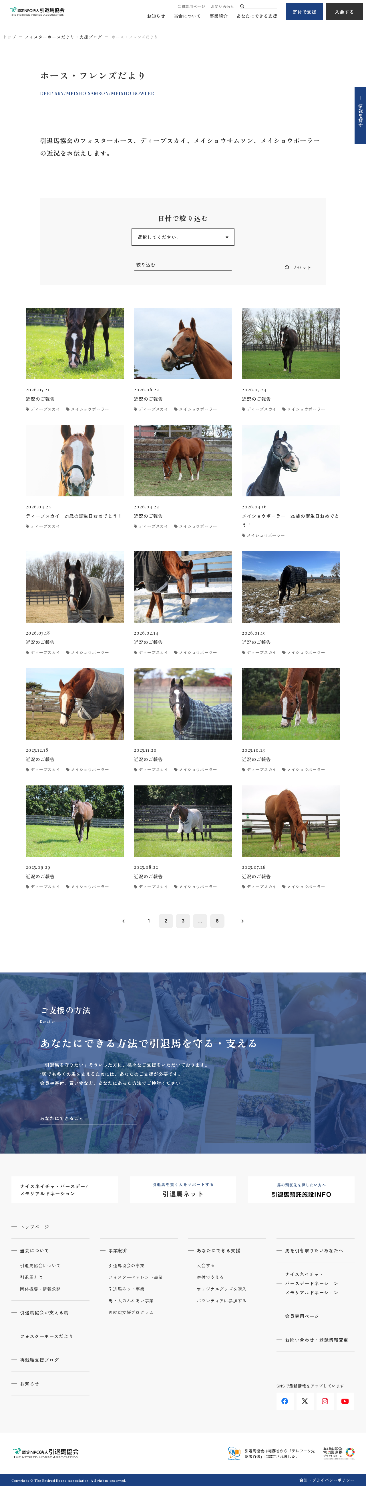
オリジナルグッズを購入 (222, 1289)
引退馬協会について (40, 1265)
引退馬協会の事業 (126, 1265)
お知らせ (156, 16)
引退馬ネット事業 (126, 1289)
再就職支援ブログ (39, 1359)
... (200, 921)
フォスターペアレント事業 (135, 1277)
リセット (302, 267)
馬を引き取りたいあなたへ (314, 1250)
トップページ (34, 1226)
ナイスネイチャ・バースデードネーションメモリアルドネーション (312, 1283)
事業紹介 (219, 16)
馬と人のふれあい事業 (131, 1300)
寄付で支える (210, 1277)
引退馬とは (31, 1277)
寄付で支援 (305, 11)
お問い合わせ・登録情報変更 (316, 1339)
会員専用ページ (191, 6)
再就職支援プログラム (131, 1312)
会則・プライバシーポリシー (327, 1480)
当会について (187, 16)
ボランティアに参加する (222, 1300)
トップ (10, 37)
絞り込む (146, 264)
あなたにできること (62, 1118)
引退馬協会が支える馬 (44, 1312)
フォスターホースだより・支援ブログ (63, 37)
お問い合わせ (222, 6)
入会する (344, 11)
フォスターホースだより (46, 1336)
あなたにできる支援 (256, 16)
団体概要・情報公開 (40, 1289)
